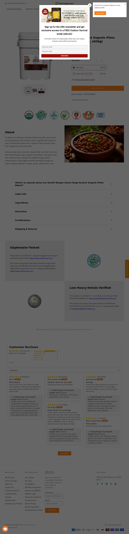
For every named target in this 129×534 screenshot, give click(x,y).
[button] (5, 529)
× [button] (125, 4)
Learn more (100, 13)
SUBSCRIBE (64, 56)
